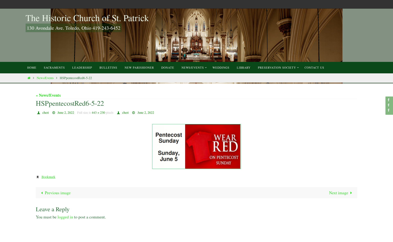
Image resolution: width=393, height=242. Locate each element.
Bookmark (48, 177)
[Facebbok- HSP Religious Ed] (388, 105)
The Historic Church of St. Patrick (87, 18)
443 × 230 (98, 112)
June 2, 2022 (66, 112)
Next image (338, 192)
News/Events (45, 78)
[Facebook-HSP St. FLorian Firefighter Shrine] (388, 110)
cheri (45, 112)
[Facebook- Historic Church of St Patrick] (388, 100)
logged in (65, 217)
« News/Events (48, 95)
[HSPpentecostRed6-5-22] (196, 146)
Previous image (58, 192)
